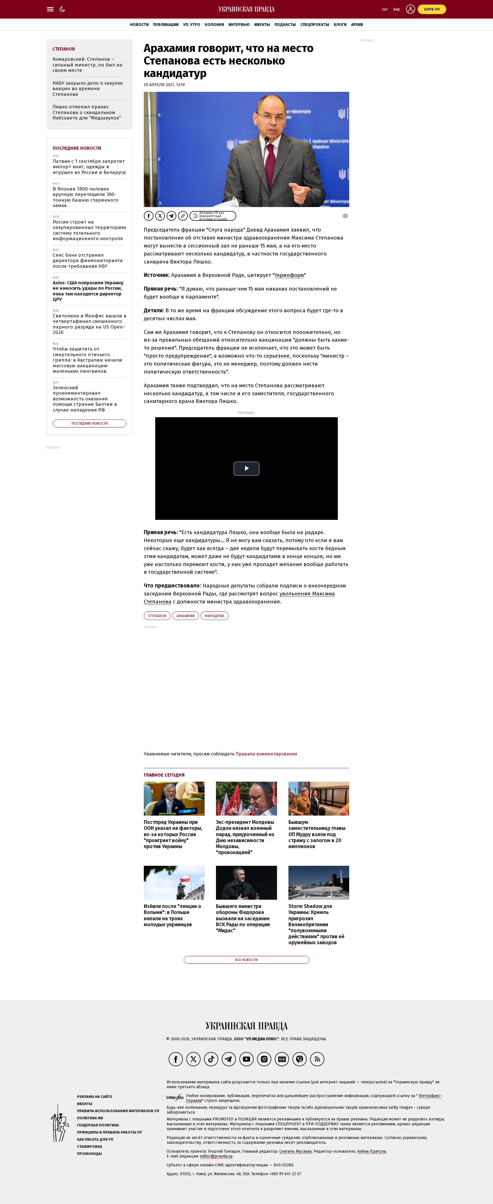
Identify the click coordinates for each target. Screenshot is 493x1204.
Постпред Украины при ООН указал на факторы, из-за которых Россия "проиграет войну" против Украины (173, 834)
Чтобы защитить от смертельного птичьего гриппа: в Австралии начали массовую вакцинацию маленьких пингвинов (87, 360)
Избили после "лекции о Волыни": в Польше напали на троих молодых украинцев (172, 915)
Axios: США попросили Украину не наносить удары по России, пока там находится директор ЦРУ (88, 291)
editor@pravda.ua (216, 1156)
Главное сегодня (164, 775)
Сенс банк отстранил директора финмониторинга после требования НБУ (88, 260)
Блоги (340, 24)
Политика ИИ (90, 1118)
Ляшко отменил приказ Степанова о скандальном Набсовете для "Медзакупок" (86, 112)
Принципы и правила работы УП (109, 1132)
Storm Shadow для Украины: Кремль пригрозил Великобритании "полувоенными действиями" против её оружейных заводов (316, 924)
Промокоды (89, 1154)
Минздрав (214, 616)
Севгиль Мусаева (295, 1151)
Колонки (214, 24)
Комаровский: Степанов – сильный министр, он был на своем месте (87, 64)
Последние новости (77, 148)
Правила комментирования (266, 754)
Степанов (157, 616)
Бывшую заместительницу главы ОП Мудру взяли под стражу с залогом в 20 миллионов (316, 834)
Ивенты (262, 24)
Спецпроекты (314, 24)
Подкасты (285, 24)
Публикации (166, 24)
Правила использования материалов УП (118, 1111)
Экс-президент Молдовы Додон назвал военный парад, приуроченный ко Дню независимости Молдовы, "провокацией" (245, 837)
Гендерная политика (98, 1125)
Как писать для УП (95, 1139)
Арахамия (186, 616)
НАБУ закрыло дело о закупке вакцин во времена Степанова (87, 88)
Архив (357, 24)
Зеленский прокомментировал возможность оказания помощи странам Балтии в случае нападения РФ (85, 399)
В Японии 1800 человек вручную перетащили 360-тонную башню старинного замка (85, 197)
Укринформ (289, 275)
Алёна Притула (371, 1151)
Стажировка (89, 1146)
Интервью (239, 24)
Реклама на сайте (94, 1096)
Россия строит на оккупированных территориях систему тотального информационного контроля (89, 230)
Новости (139, 24)
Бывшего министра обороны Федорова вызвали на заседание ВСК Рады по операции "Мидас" (243, 918)
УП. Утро (191, 24)
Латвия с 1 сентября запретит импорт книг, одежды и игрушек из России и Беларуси (89, 166)
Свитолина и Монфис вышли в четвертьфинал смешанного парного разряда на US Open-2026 (89, 324)
